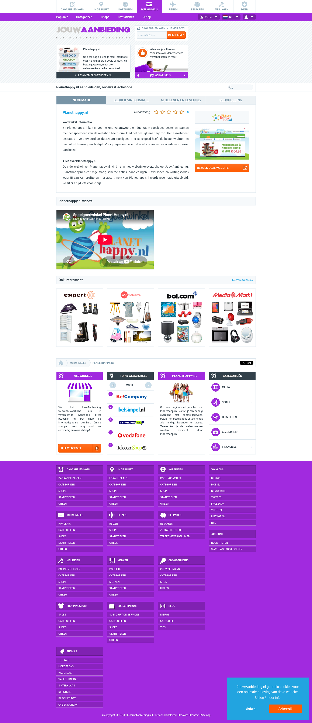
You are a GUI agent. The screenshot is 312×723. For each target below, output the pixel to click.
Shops (105, 17)
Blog (172, 605)
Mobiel (215, 484)
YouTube (217, 510)
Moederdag (66, 666)
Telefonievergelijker (175, 536)
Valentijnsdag (68, 679)
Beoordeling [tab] (230, 100)
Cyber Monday (68, 704)
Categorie (167, 621)
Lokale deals (118, 478)
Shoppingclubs (77, 605)
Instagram (218, 516)
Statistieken (126, 17)
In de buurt (125, 469)
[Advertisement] (224, 52)
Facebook (217, 503)
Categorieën (84, 17)
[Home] (61, 363)
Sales (62, 614)
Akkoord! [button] (285, 708)
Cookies (183, 715)
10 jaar (63, 660)
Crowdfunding (178, 560)
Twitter (216, 497)
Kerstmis (64, 691)
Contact (194, 715)
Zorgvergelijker (171, 530)
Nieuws (164, 614)
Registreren (219, 542)
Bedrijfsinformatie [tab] (131, 100)
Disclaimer (171, 715)
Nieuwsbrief (219, 491)
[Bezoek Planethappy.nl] (222, 158)
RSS (213, 522)
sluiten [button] (251, 708)
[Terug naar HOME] (93, 33)
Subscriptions (127, 605)
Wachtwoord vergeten (226, 549)
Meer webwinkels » (242, 280)
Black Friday (67, 698)
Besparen (175, 515)
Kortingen (176, 469)
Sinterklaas (66, 685)
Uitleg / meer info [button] (268, 697)
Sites (163, 581)
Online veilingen (69, 569)
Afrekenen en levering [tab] (181, 100)
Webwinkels (75, 515)
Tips (163, 627)
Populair (62, 17)
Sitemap (206, 715)
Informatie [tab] (81, 100)
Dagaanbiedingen (78, 469)
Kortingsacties (170, 478)
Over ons (158, 715)
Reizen (122, 515)
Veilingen (73, 560)
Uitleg (147, 17)
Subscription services (124, 614)
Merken (123, 560)
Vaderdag (65, 672)
